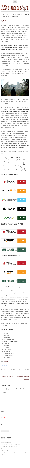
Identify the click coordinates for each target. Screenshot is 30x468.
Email (3, 418)
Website (3, 424)
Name (3, 411)
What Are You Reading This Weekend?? (10, 444)
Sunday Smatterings (7, 376)
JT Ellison (5, 361)
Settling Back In (4, 451)
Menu (15, 1)
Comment (4, 392)
